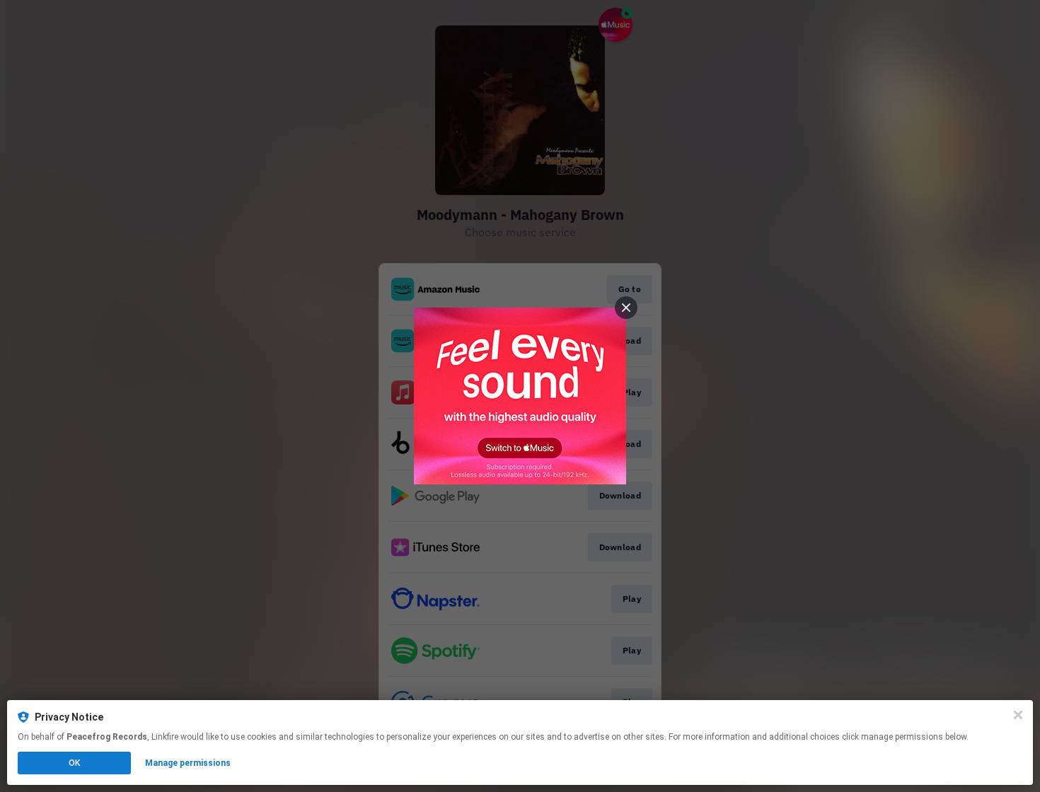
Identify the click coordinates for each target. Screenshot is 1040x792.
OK (74, 763)
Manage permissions (188, 763)
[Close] (1018, 715)
